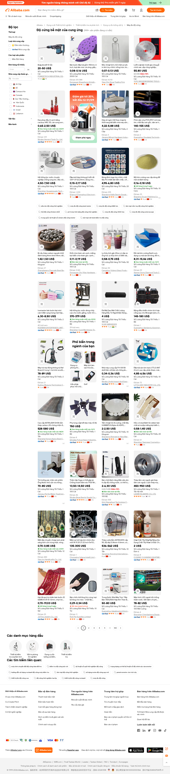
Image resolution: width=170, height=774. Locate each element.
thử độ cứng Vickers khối (50, 212)
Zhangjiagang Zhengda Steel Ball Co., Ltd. (51, 270)
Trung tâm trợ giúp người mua (116, 697)
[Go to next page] (120, 628)
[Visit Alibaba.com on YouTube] (160, 730)
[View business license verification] (109, 770)
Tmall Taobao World (72, 762)
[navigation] (20, 326)
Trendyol (113, 762)
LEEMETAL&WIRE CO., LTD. (145, 494)
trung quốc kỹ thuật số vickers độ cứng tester (58, 218)
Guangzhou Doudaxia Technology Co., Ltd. (147, 137)
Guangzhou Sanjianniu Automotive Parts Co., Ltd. (147, 328)
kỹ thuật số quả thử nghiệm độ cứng (89, 666)
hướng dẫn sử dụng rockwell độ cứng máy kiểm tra (30, 672)
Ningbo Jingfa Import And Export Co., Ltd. (115, 381)
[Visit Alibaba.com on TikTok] (165, 730)
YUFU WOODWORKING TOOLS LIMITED (147, 81)
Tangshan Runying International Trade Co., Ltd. (115, 554)
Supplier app (73, 750)
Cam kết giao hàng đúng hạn (50, 707)
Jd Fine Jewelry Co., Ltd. (48, 617)
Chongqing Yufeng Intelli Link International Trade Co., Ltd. (83, 557)
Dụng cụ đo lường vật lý (113, 25)
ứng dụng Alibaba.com (116, 750)
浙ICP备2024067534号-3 (152, 770)
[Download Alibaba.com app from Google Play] (156, 750)
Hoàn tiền (108, 712)
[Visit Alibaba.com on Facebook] (138, 730)
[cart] (134, 10)
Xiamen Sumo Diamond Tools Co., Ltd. (147, 272)
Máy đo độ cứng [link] (133, 25)
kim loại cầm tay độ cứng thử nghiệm (140, 206)
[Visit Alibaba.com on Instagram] (154, 730)
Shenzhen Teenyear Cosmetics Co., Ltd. (147, 442)
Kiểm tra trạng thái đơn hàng (148, 707)
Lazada (85, 762)
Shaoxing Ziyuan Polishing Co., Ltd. (147, 197)
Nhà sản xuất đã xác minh (81, 700)
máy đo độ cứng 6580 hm (108, 206)
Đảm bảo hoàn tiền (46, 702)
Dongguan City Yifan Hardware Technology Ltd (83, 272)
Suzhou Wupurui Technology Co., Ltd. (51, 385)
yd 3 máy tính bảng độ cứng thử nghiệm (82, 212)
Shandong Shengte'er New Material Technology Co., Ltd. (115, 437)
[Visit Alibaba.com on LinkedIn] (144, 730)
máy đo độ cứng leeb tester (80, 206)
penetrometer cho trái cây (127, 672)
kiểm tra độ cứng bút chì (59, 666)
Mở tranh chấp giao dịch (114, 707)
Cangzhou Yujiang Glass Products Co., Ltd (115, 270)
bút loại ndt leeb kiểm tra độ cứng (95, 218)
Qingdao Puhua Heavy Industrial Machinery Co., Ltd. (83, 440)
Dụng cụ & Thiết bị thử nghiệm (59, 25)
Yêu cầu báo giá (77, 705)
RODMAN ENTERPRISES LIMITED (51, 328)
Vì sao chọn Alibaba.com (15, 697)
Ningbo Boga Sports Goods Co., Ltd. (83, 497)
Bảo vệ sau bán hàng (46, 712)
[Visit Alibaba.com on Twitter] (149, 730)
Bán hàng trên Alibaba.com (148, 697)
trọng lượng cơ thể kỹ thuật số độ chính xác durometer (131, 666)
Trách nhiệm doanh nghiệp (16, 707)
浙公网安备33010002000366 (128, 770)
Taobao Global (96, 762)
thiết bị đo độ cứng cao (20, 678)
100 (115, 628)
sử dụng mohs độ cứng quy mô (97, 672)
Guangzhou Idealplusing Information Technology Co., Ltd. (115, 611)
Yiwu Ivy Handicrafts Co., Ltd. (49, 559)
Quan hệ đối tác (143, 719)
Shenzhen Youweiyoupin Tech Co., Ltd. (51, 191)
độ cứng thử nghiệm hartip (47, 678)
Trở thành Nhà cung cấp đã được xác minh (150, 713)
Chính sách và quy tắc (47, 724)
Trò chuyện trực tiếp (112, 702)
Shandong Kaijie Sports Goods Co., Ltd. (115, 194)
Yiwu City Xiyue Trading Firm (113, 82)
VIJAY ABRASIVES (109, 324)
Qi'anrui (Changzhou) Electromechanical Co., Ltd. (83, 194)
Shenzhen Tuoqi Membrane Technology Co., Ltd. (83, 330)
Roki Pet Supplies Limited (80, 617)
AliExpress (47, 762)
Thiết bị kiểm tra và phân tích (87, 25)
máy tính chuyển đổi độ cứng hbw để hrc (26, 666)
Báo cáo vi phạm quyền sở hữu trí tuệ (117, 718)
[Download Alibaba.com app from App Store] (136, 750)
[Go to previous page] (78, 628)
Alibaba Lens (16, 750)
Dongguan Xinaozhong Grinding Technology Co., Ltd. (83, 82)
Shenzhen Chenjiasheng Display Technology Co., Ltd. (147, 614)
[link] (166, 748)
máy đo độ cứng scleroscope (143, 212)
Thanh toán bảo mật (46, 697)
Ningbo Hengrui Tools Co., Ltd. (50, 139)
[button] (97, 10)
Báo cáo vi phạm (111, 724)
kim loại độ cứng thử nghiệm (67, 672)
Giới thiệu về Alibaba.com (16, 691)
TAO (105, 762)
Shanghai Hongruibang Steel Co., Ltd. (51, 439)
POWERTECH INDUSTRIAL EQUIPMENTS (51, 76)
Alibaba (40, 25)
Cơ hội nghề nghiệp (13, 712)
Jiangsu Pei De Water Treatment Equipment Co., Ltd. (51, 494)
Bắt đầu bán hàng (144, 702)
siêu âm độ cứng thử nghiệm (52, 206)
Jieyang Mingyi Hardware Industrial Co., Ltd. (115, 137)
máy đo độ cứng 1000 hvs (114, 212)
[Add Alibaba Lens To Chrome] (43, 750)
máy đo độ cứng (99, 678)
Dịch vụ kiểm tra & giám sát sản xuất (51, 718)
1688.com (58, 762)
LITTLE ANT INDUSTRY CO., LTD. (147, 385)
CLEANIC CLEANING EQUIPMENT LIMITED (147, 557)
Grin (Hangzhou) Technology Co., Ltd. (115, 502)
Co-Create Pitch (12, 702)
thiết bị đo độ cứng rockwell (74, 678)
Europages (123, 762)
